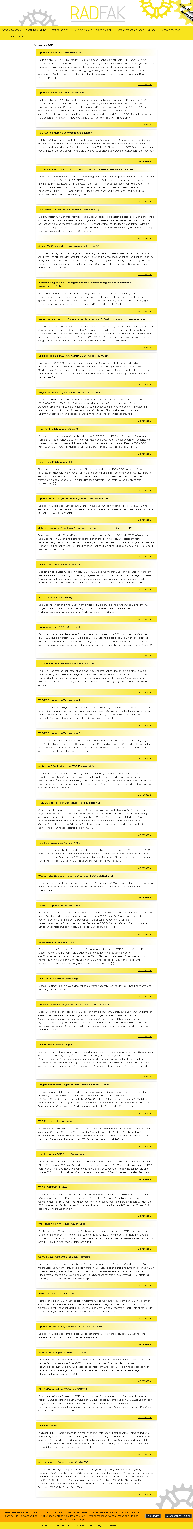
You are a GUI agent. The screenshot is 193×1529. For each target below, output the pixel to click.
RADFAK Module (83, 30)
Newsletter (8, 36)
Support (152, 30)
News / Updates (11, 30)
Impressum (111, 1525)
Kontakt (22, 36)
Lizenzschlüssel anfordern (57, 1525)
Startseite (39, 45)
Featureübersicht (59, 30)
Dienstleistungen (170, 30)
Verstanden (153, 1516)
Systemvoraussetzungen (130, 30)
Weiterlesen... (145, 84)
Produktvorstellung (35, 30)
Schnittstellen (104, 30)
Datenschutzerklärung (88, 1525)
